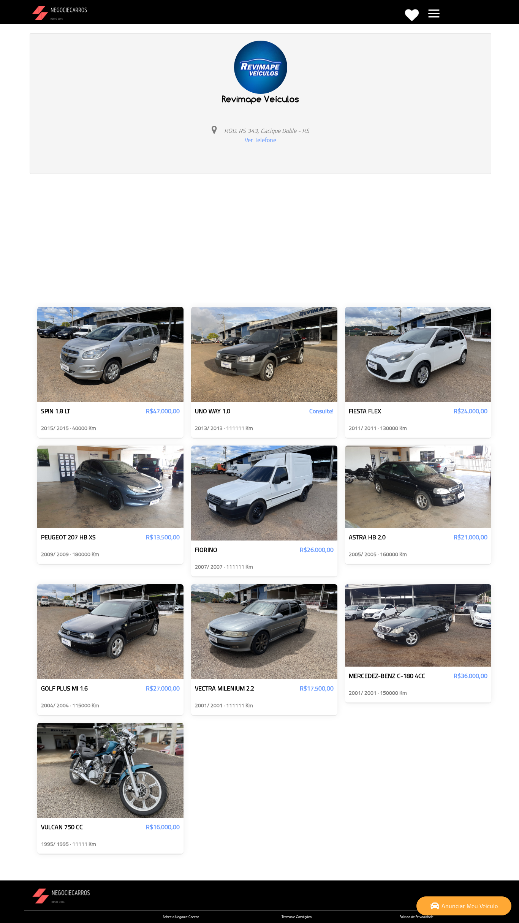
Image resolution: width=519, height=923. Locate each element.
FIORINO (206, 550)
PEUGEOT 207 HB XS (68, 537)
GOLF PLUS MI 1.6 (64, 688)
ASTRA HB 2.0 (367, 537)
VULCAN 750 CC (62, 827)
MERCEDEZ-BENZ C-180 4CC (387, 676)
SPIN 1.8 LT (55, 411)
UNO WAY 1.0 (212, 411)
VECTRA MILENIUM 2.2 (224, 688)
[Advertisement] (261, 238)
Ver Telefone (260, 140)
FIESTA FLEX (365, 411)
